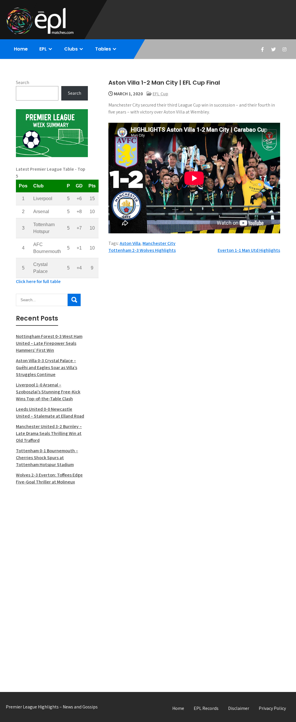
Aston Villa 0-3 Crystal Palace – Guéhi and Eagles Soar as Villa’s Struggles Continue (46, 367)
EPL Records (206, 708)
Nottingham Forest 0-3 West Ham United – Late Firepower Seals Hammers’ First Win (49, 343)
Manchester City (159, 243)
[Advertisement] (52, 582)
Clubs (71, 49)
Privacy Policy (272, 708)
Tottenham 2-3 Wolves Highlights (142, 250)
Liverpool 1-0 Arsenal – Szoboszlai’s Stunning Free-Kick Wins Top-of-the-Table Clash (48, 392)
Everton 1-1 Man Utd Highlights (249, 250)
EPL (43, 49)
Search (22, 82)
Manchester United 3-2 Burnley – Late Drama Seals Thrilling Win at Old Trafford (49, 433)
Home (21, 49)
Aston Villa (130, 243)
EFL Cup (160, 94)
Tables (103, 49)
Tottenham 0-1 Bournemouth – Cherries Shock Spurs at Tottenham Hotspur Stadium (47, 458)
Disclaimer (238, 708)
